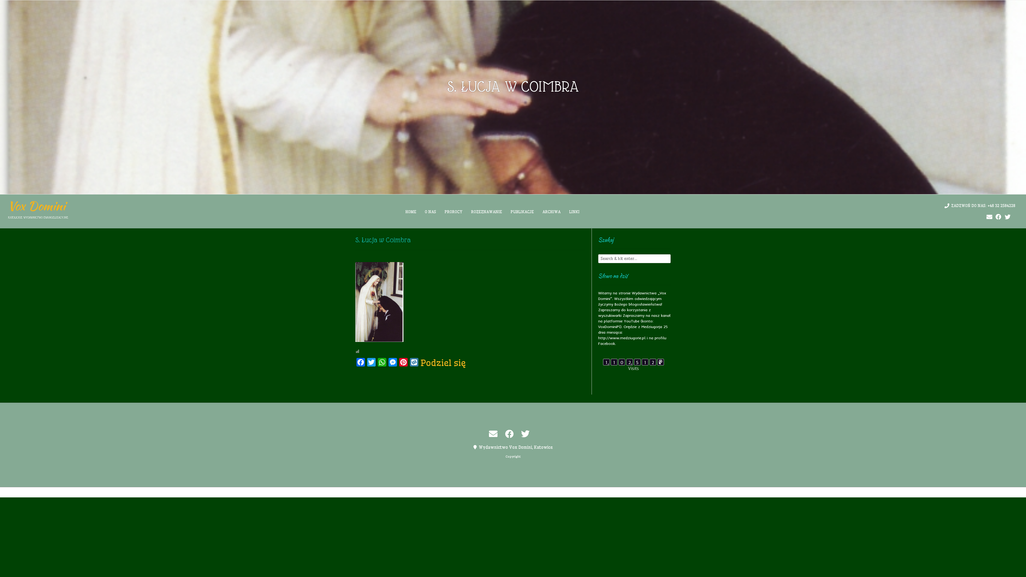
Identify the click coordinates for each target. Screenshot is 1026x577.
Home (410, 211)
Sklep (579, 492)
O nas (430, 211)
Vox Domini (36, 206)
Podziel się (443, 362)
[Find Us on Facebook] (998, 217)
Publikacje (522, 211)
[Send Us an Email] (989, 217)
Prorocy (454, 211)
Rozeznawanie (486, 211)
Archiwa (551, 211)
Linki (574, 211)
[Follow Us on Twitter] (1008, 217)
